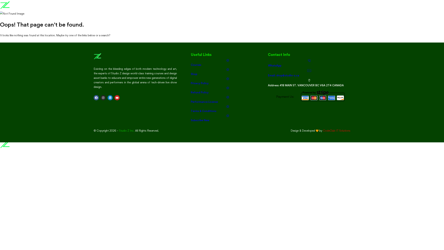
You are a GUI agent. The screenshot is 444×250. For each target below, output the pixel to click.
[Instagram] (103, 97)
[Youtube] (117, 97)
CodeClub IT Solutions (336, 130)
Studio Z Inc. (126, 130)
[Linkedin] (110, 97)
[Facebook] (96, 97)
